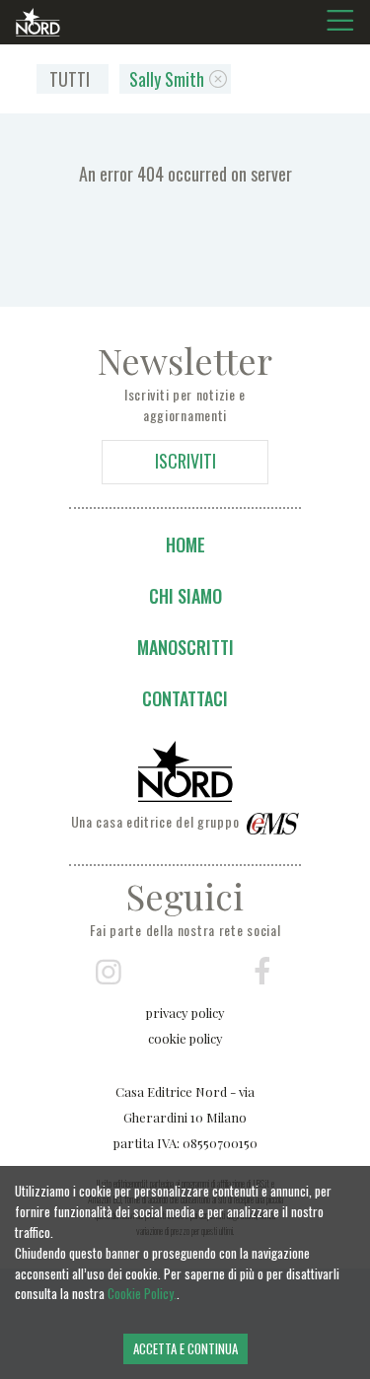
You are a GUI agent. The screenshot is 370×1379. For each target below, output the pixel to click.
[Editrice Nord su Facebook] (261, 972)
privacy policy (185, 1012)
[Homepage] (38, 23)
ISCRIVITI (185, 460)
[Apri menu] (345, 21)
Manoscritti (185, 647)
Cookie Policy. (142, 1293)
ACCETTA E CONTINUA (185, 1348)
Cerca (36, 324)
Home (185, 544)
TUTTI (69, 79)
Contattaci (185, 698)
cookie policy (185, 1038)
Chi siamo (185, 596)
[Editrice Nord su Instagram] (108, 972)
